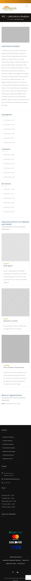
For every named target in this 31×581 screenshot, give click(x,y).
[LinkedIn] (18, 572)
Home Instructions (15, 557)
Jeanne (6, 264)
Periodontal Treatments (9, 448)
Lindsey (6, 365)
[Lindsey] (15, 349)
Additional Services (8, 458)
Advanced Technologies (9, 451)
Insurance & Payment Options (12, 560)
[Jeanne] (15, 247)
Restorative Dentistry (8, 437)
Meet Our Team (11, 563)
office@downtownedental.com (12, 479)
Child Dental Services (8, 455)
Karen (5, 319)
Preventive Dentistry (8, 444)
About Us (25, 560)
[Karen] (15, 302)
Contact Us (21, 563)
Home (8, 19)
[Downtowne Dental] (9, 8)
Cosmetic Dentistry (8, 440)
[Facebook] (13, 572)
